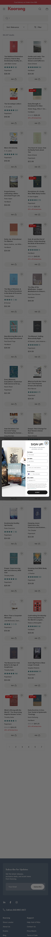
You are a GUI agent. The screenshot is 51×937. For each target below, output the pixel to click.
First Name (29, 452)
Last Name (29, 458)
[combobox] (29, 474)
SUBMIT (37, 492)
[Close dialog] (46, 443)
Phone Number (31, 471)
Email (28, 465)
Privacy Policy (32, 488)
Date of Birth (30, 477)
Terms (35, 488)
